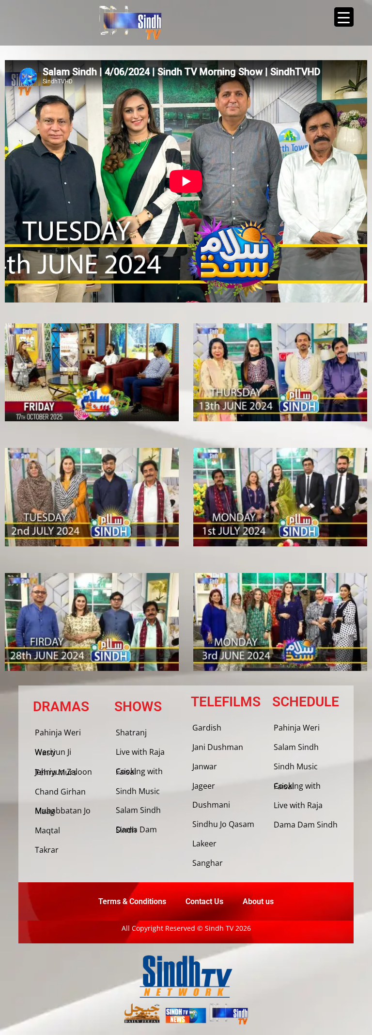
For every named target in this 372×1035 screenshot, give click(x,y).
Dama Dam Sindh (136, 829)
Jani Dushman (217, 747)
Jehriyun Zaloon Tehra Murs (63, 772)
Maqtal (47, 830)
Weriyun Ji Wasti (53, 752)
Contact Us (204, 901)
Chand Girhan (60, 791)
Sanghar (207, 863)
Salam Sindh (138, 810)
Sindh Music (138, 791)
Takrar (47, 849)
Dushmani (211, 804)
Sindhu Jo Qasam (223, 824)
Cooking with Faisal (139, 771)
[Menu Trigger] (344, 17)
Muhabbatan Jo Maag (63, 810)
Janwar (204, 766)
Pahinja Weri (58, 732)
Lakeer (204, 843)
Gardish (206, 727)
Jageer (203, 785)
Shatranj (131, 732)
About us (258, 901)
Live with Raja (140, 752)
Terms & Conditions (132, 901)
